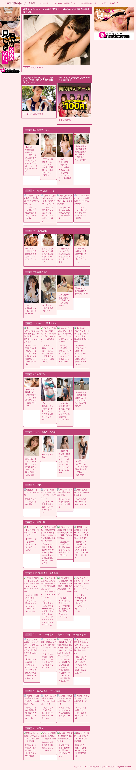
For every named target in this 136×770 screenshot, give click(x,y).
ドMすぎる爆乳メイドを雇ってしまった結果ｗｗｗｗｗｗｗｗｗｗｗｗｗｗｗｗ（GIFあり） (31, 603)
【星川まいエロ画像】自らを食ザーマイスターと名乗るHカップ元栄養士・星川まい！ (81, 550)
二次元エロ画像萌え (109, 3)
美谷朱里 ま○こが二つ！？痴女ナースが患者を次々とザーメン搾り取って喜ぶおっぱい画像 (31, 467)
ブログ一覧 (44, 3)
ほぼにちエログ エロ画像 (45, 573)
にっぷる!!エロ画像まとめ (45, 323)
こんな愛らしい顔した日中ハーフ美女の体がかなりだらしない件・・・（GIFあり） (81, 603)
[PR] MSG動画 (65, 120)
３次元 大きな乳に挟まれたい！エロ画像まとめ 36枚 (81, 713)
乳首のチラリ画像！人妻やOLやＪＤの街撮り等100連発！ (81, 750)
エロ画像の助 (39, 522)
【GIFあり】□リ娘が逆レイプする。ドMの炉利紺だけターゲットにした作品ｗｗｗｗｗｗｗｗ (65, 353)
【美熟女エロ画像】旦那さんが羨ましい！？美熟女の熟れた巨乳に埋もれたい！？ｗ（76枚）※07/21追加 (65, 170)
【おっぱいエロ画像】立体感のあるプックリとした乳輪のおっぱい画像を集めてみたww (80, 665)
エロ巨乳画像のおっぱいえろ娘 (18, 3)
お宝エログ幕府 (40, 272)
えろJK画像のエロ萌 (87, 3)
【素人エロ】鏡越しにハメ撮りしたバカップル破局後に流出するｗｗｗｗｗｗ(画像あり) (48, 353)
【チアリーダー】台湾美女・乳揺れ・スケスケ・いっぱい (30, 544)
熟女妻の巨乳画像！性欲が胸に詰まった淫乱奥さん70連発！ (64, 750)
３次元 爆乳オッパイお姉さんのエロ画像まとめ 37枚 (64, 713)
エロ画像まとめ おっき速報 (46, 691)
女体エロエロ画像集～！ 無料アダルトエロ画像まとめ (59, 634)
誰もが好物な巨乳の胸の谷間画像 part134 (81, 291)
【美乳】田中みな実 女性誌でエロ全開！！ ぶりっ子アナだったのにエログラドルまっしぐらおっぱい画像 (64, 462)
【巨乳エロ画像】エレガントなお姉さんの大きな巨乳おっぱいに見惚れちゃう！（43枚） (47, 167)
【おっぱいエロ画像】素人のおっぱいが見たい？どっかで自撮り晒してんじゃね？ (47, 411)
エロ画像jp (38, 728)
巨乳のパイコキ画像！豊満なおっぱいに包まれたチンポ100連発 (30, 750)
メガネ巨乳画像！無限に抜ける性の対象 (80, 501)
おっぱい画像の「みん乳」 (45, 432)
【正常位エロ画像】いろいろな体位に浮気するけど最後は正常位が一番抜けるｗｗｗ (30, 397)
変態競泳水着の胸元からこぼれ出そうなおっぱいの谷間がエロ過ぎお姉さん (38, 79)
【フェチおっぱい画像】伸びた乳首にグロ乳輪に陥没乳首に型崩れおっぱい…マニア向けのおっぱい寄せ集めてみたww (64, 670)
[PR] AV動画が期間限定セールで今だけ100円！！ (74, 78)
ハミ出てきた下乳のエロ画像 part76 (47, 308)
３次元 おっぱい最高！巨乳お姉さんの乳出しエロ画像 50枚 (30, 713)
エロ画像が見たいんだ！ (44, 190)
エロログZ (37, 485)
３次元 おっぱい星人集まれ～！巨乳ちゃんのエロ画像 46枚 (47, 713)
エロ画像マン (39, 374)
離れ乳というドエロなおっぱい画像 (30, 501)
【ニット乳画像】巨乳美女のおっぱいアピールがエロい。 (47, 507)
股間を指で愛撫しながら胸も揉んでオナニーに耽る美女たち (64, 212)
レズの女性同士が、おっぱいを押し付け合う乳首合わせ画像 (80, 212)
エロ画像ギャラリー (42, 130)
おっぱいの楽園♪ (37, 67)
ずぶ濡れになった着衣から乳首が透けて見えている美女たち (30, 212)
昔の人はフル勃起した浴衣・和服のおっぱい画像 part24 (64, 300)
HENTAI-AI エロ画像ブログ (64, 3)
